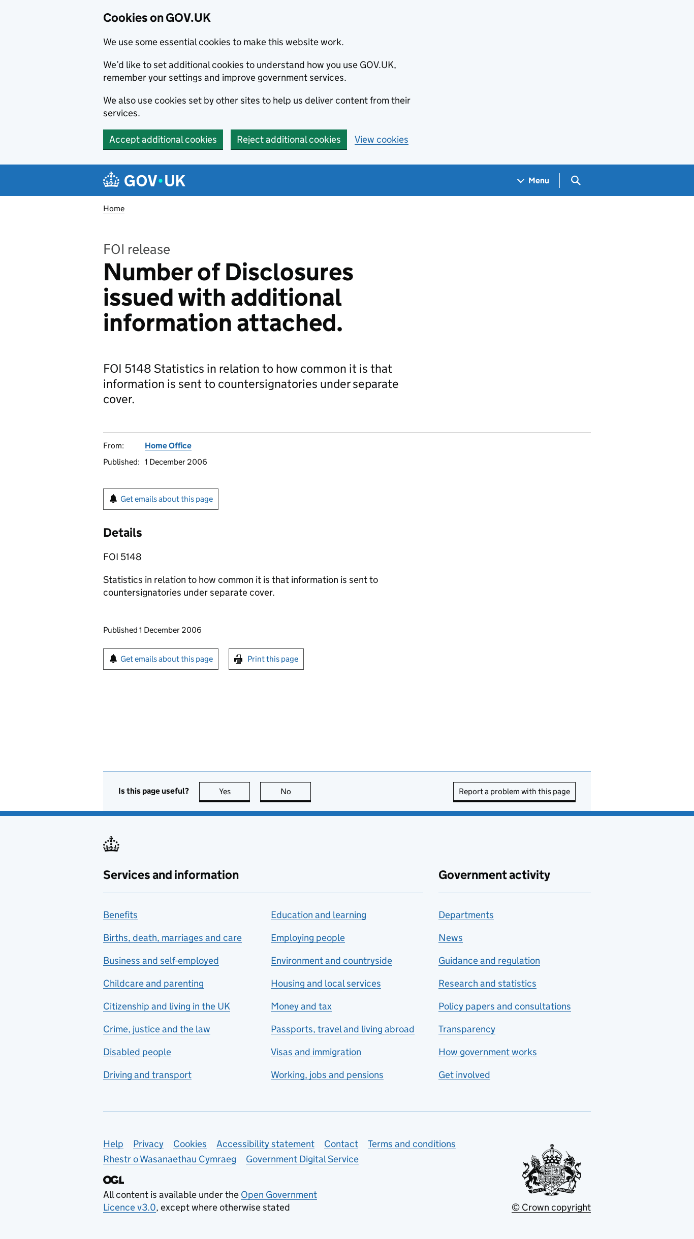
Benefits (120, 915)
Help (113, 1144)
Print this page (272, 659)
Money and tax (301, 1006)
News (450, 937)
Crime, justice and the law (156, 1029)
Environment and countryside (331, 960)
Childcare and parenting (153, 983)
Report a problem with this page (514, 791)
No (295, 791)
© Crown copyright (551, 1207)
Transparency (466, 1029)
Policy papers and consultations (504, 1006)
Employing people (308, 937)
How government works (487, 1052)
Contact (341, 1144)
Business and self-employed (161, 960)
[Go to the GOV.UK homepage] (144, 180)
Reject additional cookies (289, 139)
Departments (466, 915)
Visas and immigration (316, 1052)
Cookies (190, 1144)
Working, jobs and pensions (327, 1075)
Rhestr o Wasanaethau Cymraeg (169, 1159)
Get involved (464, 1075)
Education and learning (318, 915)
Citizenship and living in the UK (166, 1006)
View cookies (381, 139)
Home (113, 208)
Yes (234, 791)
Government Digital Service (302, 1159)
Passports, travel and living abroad (343, 1029)
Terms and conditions (412, 1144)
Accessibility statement (265, 1144)
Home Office (168, 445)
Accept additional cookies (163, 139)
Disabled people (137, 1052)
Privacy (148, 1144)
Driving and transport (147, 1075)
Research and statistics (487, 983)
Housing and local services (326, 983)
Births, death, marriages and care (172, 937)
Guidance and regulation (489, 960)
